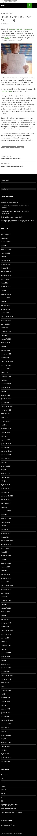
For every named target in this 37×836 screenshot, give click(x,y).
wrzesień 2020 (6, 500)
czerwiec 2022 (6, 421)
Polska (3, 786)
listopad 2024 (5, 313)
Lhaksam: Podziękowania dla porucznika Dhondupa (15, 207)
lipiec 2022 (4, 417)
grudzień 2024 (6, 309)
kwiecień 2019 (6, 563)
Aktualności (5, 13)
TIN (2, 801)
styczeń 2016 (5, 709)
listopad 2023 (5, 358)
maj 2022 (4, 425)
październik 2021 (7, 451)
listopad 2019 (5, 537)
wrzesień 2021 (6, 455)
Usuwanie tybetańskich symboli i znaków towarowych (15, 212)
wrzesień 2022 (6, 410)
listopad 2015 (5, 716)
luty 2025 (4, 302)
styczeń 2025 (5, 305)
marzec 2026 (5, 253)
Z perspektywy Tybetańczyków (11, 812)
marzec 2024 (5, 343)
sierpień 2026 (5, 234)
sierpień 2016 (5, 683)
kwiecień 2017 (6, 653)
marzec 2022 (5, 432)
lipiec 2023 (4, 373)
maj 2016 (4, 694)
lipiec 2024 (4, 328)
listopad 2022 (5, 402)
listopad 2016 (5, 672)
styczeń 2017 (5, 664)
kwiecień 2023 (6, 384)
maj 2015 (4, 739)
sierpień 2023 (5, 369)
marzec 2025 (5, 298)
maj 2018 (4, 604)
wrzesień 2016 (6, 679)
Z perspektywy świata (8, 808)
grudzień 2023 (6, 354)
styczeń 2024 (5, 350)
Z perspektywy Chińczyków (10, 805)
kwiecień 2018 (6, 608)
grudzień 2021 (6, 444)
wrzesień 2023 (6, 365)
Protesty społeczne (9, 147)
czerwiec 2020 (6, 511)
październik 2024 (7, 317)
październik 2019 (7, 541)
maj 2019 (4, 559)
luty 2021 (4, 481)
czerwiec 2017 (6, 645)
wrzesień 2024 (6, 320)
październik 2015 (7, 720)
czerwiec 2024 (6, 331)
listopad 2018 (5, 582)
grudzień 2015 (6, 713)
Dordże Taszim (7, 91)
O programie (5, 180)
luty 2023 (4, 391)
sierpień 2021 (5, 459)
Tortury (20, 147)
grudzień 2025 (6, 264)
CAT (2, 779)
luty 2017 (4, 660)
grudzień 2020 (6, 488)
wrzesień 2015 (6, 724)
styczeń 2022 (5, 440)
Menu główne (34, 5)
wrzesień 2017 (6, 634)
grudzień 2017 (6, 623)
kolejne (7, 38)
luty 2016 (4, 705)
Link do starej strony (8, 825)
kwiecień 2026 (6, 249)
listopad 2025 (5, 268)
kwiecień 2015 (6, 743)
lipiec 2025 (4, 283)
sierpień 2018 (5, 593)
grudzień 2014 (6, 757)
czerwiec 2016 (6, 690)
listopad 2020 (5, 492)
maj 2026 (4, 246)
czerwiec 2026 (6, 242)
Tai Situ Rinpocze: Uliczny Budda (12, 217)
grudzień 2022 (6, 399)
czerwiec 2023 (6, 376)
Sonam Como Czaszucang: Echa (12, 165)
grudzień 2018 (6, 578)
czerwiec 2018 (6, 601)
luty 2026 (4, 257)
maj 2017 (4, 649)
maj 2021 (4, 470)
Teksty (3, 797)
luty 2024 (4, 346)
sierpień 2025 (5, 279)
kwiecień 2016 (6, 698)
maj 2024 (4, 335)
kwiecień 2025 (6, 294)
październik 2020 (7, 496)
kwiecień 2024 (6, 339)
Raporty (3, 790)
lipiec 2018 (4, 597)
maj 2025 (4, 290)
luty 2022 (4, 436)
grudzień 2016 (6, 668)
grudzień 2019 (6, 533)
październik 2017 (7, 630)
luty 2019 (4, 571)
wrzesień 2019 (6, 544)
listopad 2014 (5, 761)
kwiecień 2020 (6, 518)
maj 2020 (4, 515)
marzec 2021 (5, 477)
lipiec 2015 (4, 731)
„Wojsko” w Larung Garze (9, 202)
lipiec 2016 (4, 686)
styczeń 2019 (5, 574)
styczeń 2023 (5, 395)
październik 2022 (7, 406)
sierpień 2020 (5, 503)
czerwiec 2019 (6, 556)
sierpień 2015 (5, 728)
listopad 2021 (5, 447)
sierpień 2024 (5, 324)
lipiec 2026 (4, 238)
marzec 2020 (5, 522)
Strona (3, 793)
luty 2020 (4, 526)
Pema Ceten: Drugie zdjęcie (10, 157)
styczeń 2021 (5, 485)
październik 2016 (7, 675)
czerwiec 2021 (6, 466)
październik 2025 (7, 272)
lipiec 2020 (4, 507)
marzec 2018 (5, 612)
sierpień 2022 (5, 414)
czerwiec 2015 (6, 735)
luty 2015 (4, 750)
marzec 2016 (5, 701)
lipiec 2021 (4, 462)
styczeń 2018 (5, 619)
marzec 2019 (5, 567)
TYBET (3, 5)
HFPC (11, 13)
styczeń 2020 (5, 530)
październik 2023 (7, 361)
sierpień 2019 (5, 548)
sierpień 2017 (5, 638)
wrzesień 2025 (6, 275)
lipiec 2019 (4, 552)
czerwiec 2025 (6, 287)
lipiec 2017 (4, 642)
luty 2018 (4, 615)
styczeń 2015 (5, 754)
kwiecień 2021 (6, 473)
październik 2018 (7, 586)
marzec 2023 (5, 388)
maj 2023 (4, 380)
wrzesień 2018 (6, 589)
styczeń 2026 (5, 260)
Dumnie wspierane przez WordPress (11, 833)
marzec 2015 (5, 746)
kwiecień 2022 (6, 429)
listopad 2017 (5, 627)
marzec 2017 (5, 657)
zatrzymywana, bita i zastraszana (20, 29)
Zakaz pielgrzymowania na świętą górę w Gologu (17, 221)
